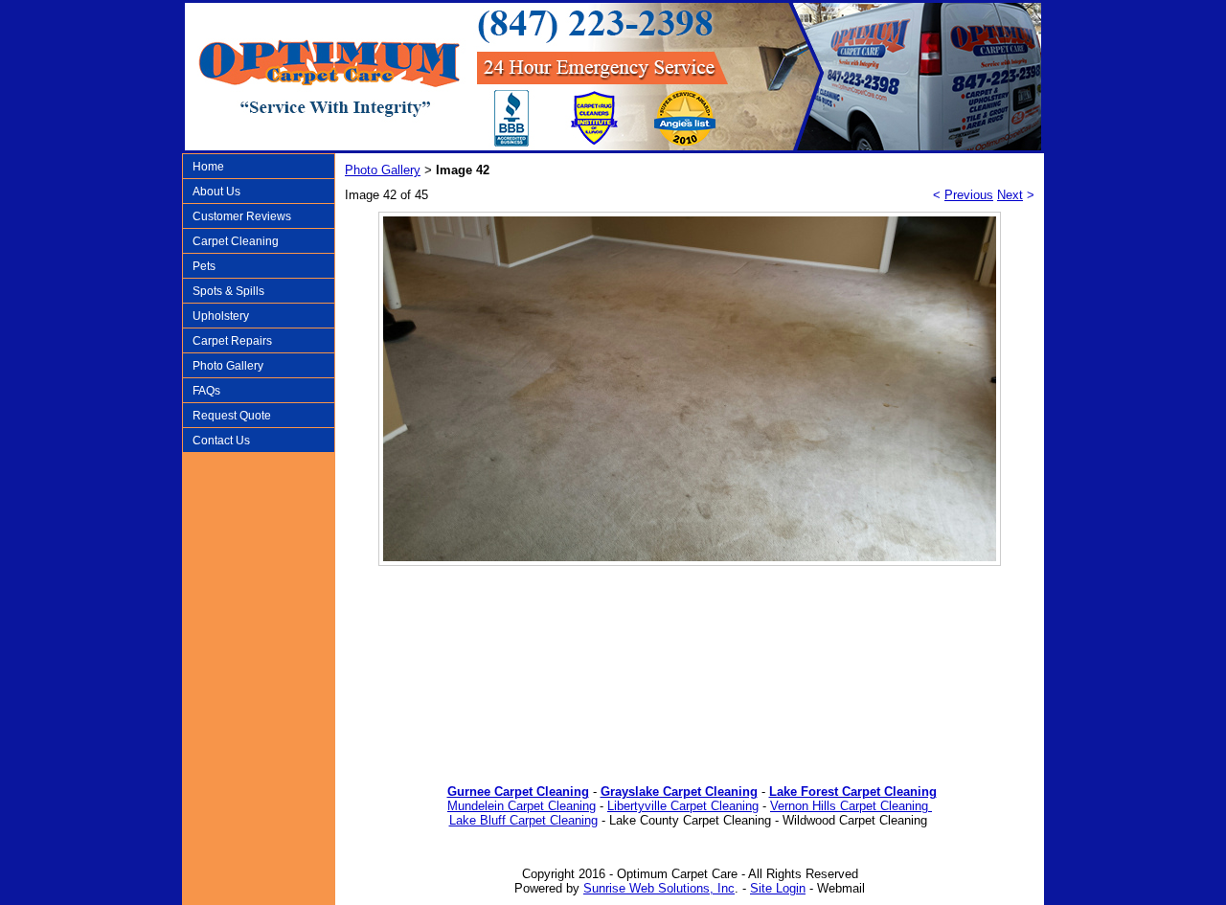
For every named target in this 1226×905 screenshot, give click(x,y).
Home (208, 166)
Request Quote (232, 415)
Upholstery (221, 316)
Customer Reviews (242, 216)
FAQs (206, 390)
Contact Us (221, 440)
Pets (204, 266)
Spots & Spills (228, 291)
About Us (216, 191)
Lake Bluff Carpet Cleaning (523, 820)
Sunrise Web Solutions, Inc (659, 888)
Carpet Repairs (232, 341)
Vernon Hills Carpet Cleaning (851, 806)
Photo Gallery (228, 366)
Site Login (778, 888)
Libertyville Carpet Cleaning (683, 806)
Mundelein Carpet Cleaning (521, 806)
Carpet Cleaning (236, 241)
